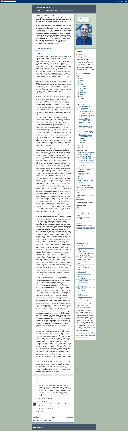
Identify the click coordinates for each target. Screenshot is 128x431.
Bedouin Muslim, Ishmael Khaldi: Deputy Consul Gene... (85, 136)
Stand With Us (81, 288)
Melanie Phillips (82, 269)
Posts (80, 18)
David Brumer (81, 54)
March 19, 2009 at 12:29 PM (46, 408)
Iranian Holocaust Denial (84, 255)
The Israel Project (82, 292)
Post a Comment (39, 411)
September (82, 92)
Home (53, 417)
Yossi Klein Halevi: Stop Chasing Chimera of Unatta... (85, 108)
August (82, 94)
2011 (79, 80)
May (81, 100)
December (82, 86)
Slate (79, 284)
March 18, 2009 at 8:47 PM (45, 398)
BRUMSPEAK (43, 7)
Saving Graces (80, 199)
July (81, 96)
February (82, 140)
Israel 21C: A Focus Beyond (85, 257)
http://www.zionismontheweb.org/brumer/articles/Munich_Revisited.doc (85, 228)
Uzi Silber (41, 401)
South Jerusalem (82, 286)
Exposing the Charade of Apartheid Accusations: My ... (86, 128)
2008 (79, 145)
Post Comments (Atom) (46, 420)
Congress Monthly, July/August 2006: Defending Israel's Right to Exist (86, 162)
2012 (79, 78)
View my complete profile (85, 73)
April (81, 102)
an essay (38, 83)
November (82, 88)
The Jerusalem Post (83, 295)
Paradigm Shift (81, 278)
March (81, 104)
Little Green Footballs (83, 267)
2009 (79, 84)
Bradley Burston (41, 50)
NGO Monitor (81, 276)
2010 (79, 82)
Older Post (70, 417)
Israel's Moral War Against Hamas (86, 152)
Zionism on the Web (83, 300)
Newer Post (36, 417)
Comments (81, 21)
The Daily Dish (81, 290)
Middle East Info (82, 272)
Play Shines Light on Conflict (85, 158)
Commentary (81, 245)
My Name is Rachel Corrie (84, 274)
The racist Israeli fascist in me (43, 48)
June (81, 98)
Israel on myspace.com (84, 259)
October (82, 90)
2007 (79, 147)
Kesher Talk (81, 265)
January (82, 142)
